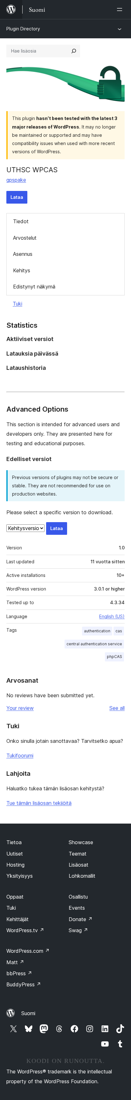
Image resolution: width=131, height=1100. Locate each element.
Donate (81, 919)
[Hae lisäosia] (73, 51)
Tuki (17, 303)
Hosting (15, 865)
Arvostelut (25, 238)
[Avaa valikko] (121, 9)
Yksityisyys (19, 876)
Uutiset (14, 853)
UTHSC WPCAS (32, 170)
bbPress (19, 973)
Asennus (22, 254)
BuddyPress (23, 984)
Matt (15, 962)
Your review (20, 708)
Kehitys (21, 270)
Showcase (81, 842)
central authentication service (94, 644)
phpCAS (114, 656)
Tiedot (21, 221)
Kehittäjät (17, 919)
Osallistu (78, 897)
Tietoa (14, 842)
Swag (78, 930)
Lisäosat (78, 865)
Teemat (77, 853)
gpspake (16, 180)
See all (117, 708)
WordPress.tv (25, 930)
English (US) (112, 616)
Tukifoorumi (19, 755)
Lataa (16, 197)
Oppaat (15, 897)
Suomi (28, 1013)
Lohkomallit (82, 876)
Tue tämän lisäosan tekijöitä (39, 803)
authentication (97, 631)
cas (118, 631)
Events (77, 908)
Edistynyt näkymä (34, 286)
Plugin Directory (23, 28)
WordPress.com (28, 951)
